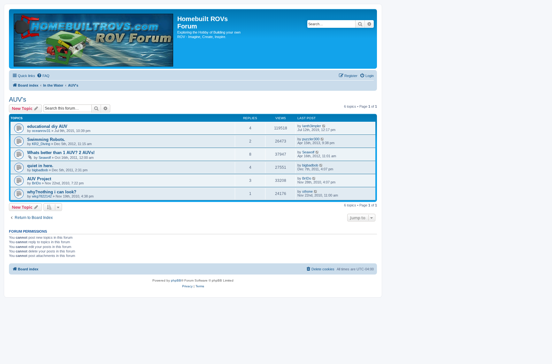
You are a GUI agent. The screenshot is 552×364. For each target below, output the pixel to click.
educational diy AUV (47, 126)
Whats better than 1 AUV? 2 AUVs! (61, 152)
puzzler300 (310, 139)
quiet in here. (40, 165)
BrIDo (36, 183)
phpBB (176, 280)
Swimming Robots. (46, 139)
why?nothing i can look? (51, 192)
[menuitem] (43, 76)
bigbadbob (40, 170)
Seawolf (45, 157)
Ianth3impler (311, 126)
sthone (307, 191)
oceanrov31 (41, 131)
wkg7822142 (42, 196)
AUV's (17, 99)
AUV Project (39, 178)
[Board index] (94, 39)
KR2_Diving (41, 144)
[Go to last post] (324, 126)
